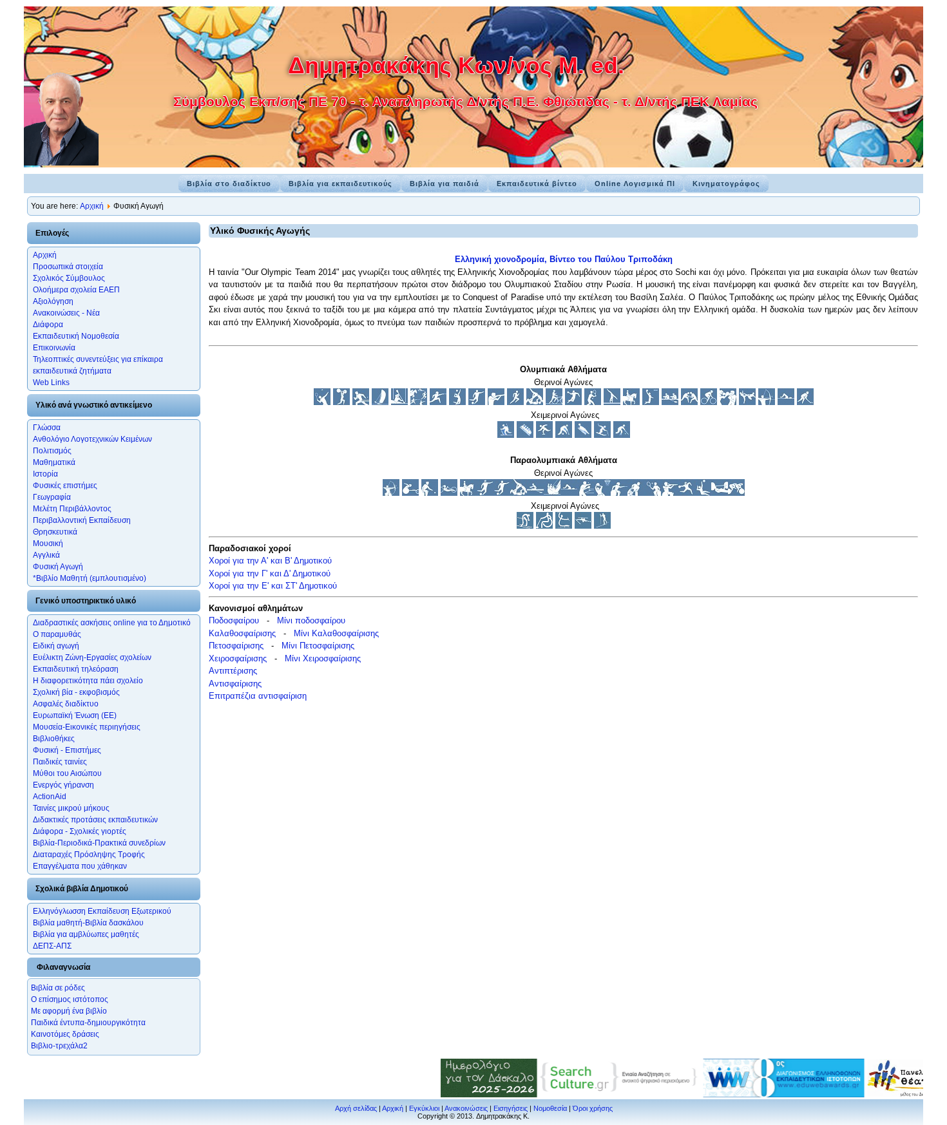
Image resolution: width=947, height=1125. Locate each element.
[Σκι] (602, 435)
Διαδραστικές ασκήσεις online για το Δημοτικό (112, 622)
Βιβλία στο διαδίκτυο (229, 183)
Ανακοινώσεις (466, 1108)
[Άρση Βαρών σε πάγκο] (719, 493)
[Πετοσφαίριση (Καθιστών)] (702, 493)
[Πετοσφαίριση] (457, 402)
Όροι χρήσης (593, 1108)
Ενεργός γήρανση (63, 784)
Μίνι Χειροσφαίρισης (323, 658)
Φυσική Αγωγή (58, 566)
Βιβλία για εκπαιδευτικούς (340, 183)
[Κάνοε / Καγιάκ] (399, 402)
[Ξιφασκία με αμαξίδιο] (619, 493)
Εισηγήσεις (510, 1108)
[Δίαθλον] (505, 435)
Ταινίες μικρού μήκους (71, 808)
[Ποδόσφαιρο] (476, 402)
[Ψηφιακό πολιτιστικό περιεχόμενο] (596, 1094)
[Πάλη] (689, 402)
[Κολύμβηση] (568, 493)
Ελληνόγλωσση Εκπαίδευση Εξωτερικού (102, 911)
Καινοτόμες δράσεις (65, 1034)
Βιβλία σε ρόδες (58, 987)
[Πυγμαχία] (728, 402)
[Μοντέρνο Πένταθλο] (418, 402)
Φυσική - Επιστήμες (67, 750)
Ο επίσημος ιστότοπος (69, 999)
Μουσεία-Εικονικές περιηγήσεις (86, 727)
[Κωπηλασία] (670, 402)
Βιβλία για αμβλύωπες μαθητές (86, 934)
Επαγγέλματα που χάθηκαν (80, 866)
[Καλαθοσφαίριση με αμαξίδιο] (602, 493)
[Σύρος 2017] (760, 1094)
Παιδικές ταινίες (60, 761)
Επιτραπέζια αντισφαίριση (258, 696)
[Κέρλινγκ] (563, 435)
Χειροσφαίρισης (238, 658)
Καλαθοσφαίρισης (242, 633)
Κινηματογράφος (726, 183)
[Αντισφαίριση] (592, 402)
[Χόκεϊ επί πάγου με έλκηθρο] (563, 526)
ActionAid (49, 796)
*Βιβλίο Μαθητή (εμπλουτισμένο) (89, 578)
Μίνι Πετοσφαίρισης (318, 645)
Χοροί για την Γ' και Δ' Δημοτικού (269, 573)
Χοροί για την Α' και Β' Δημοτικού (270, 560)
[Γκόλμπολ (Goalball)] (686, 493)
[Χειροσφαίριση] (573, 402)
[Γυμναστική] (612, 402)
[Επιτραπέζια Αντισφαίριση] (360, 402)
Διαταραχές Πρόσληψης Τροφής (89, 854)
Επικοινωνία (54, 347)
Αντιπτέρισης (233, 671)
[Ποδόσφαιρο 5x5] (485, 493)
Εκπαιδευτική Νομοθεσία (76, 336)
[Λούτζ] (583, 435)
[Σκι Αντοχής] (602, 526)
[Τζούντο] (534, 402)
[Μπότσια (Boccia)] (429, 493)
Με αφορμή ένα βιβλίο (69, 1011)
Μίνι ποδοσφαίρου (311, 620)
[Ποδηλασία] (708, 402)
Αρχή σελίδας (356, 1108)
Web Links (51, 382)
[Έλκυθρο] (525, 435)
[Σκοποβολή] (496, 402)
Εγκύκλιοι (424, 1108)
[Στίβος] (515, 402)
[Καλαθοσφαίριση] (650, 402)
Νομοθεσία (550, 1108)
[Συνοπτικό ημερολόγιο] (465, 1094)
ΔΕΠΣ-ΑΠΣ (52, 945)
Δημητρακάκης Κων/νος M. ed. (456, 65)
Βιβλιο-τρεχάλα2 (59, 1045)
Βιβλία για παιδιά (444, 183)
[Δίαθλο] (583, 526)
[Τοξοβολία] (766, 402)
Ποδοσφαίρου (234, 620)
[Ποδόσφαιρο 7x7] (501, 493)
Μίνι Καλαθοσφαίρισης (336, 633)
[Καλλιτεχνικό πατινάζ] (544, 435)
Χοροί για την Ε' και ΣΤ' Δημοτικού (273, 586)
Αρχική (92, 206)
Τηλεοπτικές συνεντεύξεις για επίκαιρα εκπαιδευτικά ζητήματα (98, 365)
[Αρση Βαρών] (341, 402)
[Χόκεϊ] (805, 402)
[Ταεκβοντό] (747, 402)
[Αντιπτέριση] (322, 402)
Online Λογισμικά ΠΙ (635, 183)
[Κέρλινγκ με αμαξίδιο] (544, 526)
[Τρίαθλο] (554, 402)
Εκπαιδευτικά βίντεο (537, 183)
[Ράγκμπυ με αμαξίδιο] (635, 493)
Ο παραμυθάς (57, 634)
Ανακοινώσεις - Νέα (66, 312)
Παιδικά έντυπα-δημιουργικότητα (88, 1022)
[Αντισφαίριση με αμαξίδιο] (652, 493)
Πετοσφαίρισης (236, 645)
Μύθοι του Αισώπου (67, 773)
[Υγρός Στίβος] (786, 402)
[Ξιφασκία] (438, 402)
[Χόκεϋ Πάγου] (621, 435)
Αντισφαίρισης (235, 683)
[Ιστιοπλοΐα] (380, 402)
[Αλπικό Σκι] (525, 526)
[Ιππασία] (631, 402)
